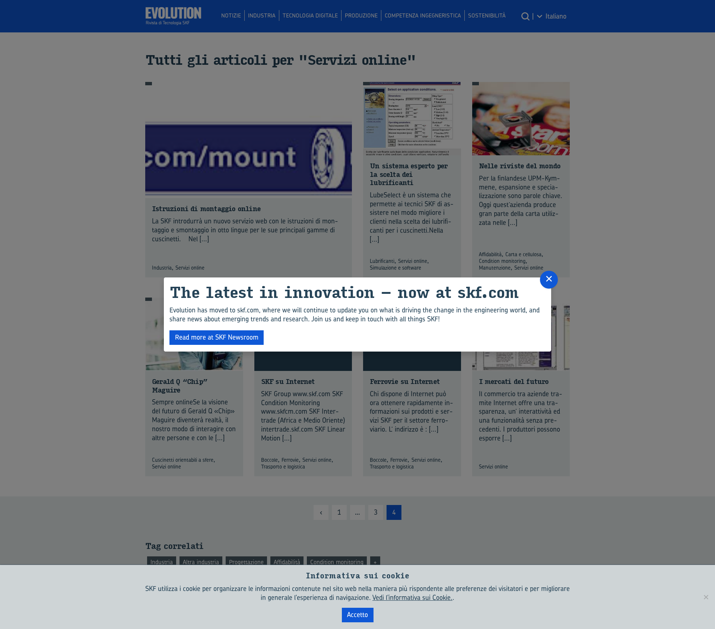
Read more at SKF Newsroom (216, 337)
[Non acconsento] (705, 597)
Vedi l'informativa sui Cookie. (412, 597)
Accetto (357, 614)
